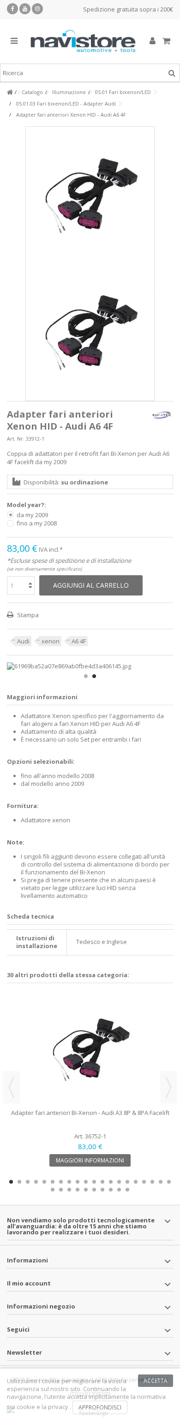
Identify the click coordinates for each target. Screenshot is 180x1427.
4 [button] (36, 1182)
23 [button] (69, 1189)
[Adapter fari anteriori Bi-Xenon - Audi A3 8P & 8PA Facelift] (90, 1049)
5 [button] (44, 1182)
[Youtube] (24, 8)
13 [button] (111, 1182)
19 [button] (160, 1182)
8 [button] (69, 1182)
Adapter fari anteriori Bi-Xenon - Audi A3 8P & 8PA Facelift (90, 1113)
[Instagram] (37, 8)
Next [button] (168, 1087)
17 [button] (144, 1182)
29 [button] (119, 1189)
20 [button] (169, 1182)
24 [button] (77, 1189)
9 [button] (77, 1182)
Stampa (27, 615)
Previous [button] (11, 1087)
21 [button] (52, 1189)
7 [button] (61, 1182)
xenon (51, 641)
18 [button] (152, 1182)
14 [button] (119, 1182)
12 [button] (102, 1182)
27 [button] (102, 1189)
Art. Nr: (15, 438)
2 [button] (94, 676)
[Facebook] (12, 8)
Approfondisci (99, 1407)
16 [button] (136, 1182)
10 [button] (86, 1182)
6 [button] (52, 1182)
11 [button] (94, 1182)
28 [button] (111, 1189)
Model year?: (27, 505)
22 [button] (61, 1189)
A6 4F (79, 641)
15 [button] (127, 1182)
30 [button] (127, 1189)
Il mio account (29, 1283)
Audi (23, 641)
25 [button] (86, 1189)
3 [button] (28, 1182)
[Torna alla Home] (9, 92)
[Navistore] (83, 41)
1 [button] (86, 676)
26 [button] (94, 1189)
